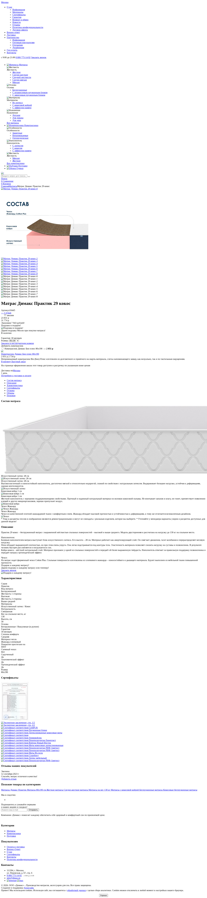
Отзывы (16, 25)
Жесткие (16, 72)
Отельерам (17, 45)
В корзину (6, 361)
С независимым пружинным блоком (29, 92)
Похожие (11, 395)
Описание (11, 383)
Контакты (11, 52)
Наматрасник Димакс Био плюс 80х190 (20, 354)
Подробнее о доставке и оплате (16, 375)
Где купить (12, 50)
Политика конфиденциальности (27, 27)
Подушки (11, 836)
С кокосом (17, 148)
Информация (18, 9)
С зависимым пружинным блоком (28, 95)
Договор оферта (20, 30)
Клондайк (29, 888)
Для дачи (16, 120)
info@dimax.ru (13, 878)
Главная (5, 186)
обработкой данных (76, 890)
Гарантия (16, 17)
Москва (16, 370)
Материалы (17, 12)
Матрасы (13, 186)
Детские (16, 115)
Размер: (4, 340)
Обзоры (10, 393)
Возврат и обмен (20, 20)
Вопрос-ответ (13, 32)
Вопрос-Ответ (13, 849)
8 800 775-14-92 (14, 875)
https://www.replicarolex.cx (13, 792)
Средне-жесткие (20, 75)
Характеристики (15, 385)
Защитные (17, 133)
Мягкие (16, 82)
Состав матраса (14, 380)
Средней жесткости (21, 77)
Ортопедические (20, 138)
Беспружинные (19, 90)
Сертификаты (19, 14)
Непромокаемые (20, 135)
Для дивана (17, 118)
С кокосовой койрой (22, 105)
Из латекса (17, 102)
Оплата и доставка (16, 847)
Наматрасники (14, 833)
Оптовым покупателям (23, 42)
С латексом (17, 145)
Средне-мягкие (19, 80)
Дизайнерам (18, 47)
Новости (16, 22)
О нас (9, 7)
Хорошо (103, 895)
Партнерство (13, 37)
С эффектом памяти (21, 107)
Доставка (11, 35)
